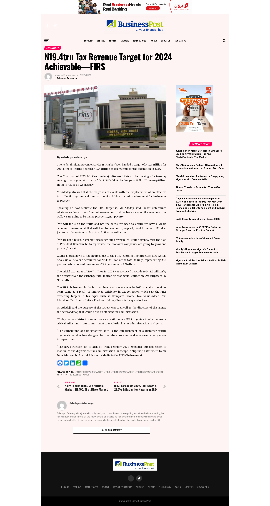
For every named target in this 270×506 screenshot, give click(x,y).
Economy (88, 40)
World (154, 40)
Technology (165, 487)
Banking (65, 487)
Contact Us (180, 40)
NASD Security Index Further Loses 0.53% (198, 219)
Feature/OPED (139, 40)
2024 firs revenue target (90, 372)
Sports (112, 40)
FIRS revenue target (123, 372)
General (101, 40)
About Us (165, 40)
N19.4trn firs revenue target (73, 375)
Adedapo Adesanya (67, 78)
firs (107, 372)
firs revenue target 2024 (150, 372)
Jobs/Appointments (122, 487)
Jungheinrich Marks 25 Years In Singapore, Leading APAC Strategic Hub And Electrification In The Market (199, 154)
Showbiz (125, 40)
